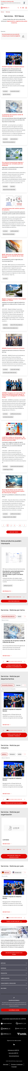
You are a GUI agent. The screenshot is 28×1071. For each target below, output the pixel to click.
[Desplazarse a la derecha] (25, 616)
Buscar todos (14, 532)
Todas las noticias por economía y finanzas (14, 735)
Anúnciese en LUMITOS (13, 1050)
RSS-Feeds (3, 988)
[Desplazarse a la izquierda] (23, 616)
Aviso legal (5, 1064)
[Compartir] (21, 8)
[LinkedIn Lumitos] (14, 1044)
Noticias (3, 963)
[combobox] (14, 620)
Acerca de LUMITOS (13, 1053)
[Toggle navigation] (26, 8)
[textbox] (14, 620)
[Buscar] (18, 8)
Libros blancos (5, 978)
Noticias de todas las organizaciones (13, 856)
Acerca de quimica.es (14, 1056)
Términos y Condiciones (17, 1064)
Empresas (3, 968)
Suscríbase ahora (14, 1010)
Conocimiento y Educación (8, 983)
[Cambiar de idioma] (23, 8)
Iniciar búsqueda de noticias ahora (14, 953)
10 (21, 661)
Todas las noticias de (13, 921)
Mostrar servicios (14, 601)
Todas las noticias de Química (14, 803)
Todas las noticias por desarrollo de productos (14, 665)
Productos (4, 973)
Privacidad (14, 1066)
